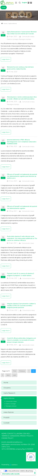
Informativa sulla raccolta (11, 474)
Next (8, 375)
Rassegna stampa (25, 39)
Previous (22, 371)
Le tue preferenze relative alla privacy (20, 471)
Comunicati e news (28, 36)
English (24, 2)
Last (14, 375)
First (14, 371)
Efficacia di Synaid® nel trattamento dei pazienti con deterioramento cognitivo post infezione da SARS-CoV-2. (22, 176)
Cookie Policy (7, 438)
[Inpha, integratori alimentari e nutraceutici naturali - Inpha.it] (7, 2)
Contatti (11, 434)
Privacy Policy (26, 436)
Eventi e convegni (12, 39)
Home (5, 23)
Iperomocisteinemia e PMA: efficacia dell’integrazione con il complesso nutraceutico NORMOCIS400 (21, 141)
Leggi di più (5, 59)
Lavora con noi (22, 434)
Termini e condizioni (10, 436)
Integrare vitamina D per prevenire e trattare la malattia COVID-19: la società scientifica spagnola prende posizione (21, 305)
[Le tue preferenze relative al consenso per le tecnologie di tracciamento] (35, 473)
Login (3, 7)
